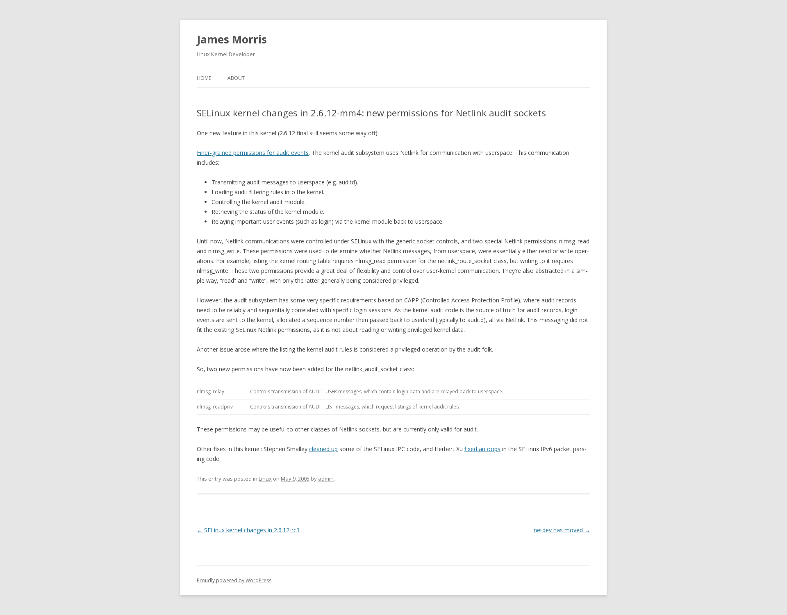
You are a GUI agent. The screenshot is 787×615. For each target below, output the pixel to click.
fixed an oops (482, 449)
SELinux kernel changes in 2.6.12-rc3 (248, 530)
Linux (265, 478)
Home (204, 78)
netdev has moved (562, 530)
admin (326, 478)
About (236, 78)
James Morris (232, 39)
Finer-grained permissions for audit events (253, 153)
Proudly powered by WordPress (234, 580)
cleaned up (323, 449)
